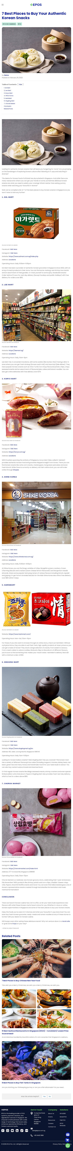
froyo (14, 924)
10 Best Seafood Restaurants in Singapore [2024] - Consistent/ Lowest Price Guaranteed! (35, 1032)
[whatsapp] (67, 1145)
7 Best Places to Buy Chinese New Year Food (21, 980)
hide (20, 84)
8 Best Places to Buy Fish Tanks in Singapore (21, 1083)
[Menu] (2, 4)
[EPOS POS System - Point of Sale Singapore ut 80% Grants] (36, 5)
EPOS (19, 24)
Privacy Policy (57, 1144)
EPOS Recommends (9, 24)
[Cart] (67, 1140)
